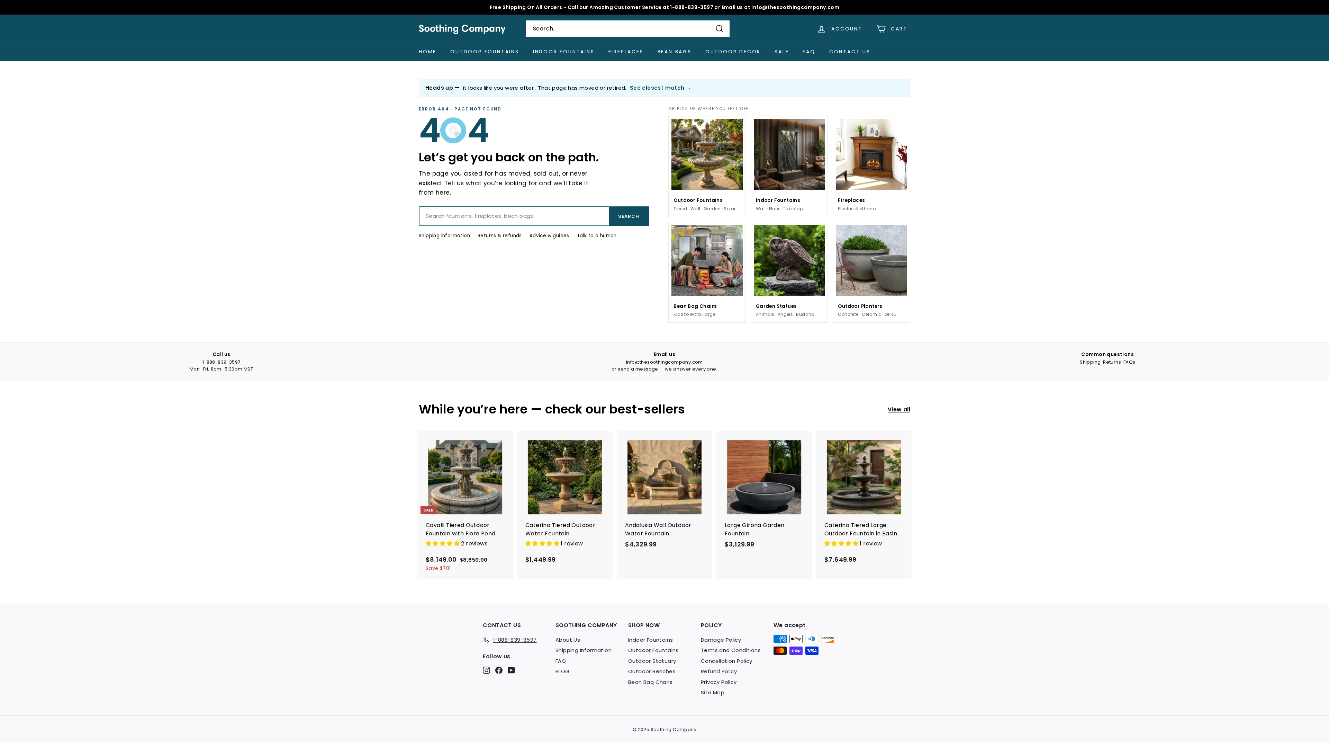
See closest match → (660, 87)
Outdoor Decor (733, 51)
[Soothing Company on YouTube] (511, 670)
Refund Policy (719, 671)
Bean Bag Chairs (650, 682)
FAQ (809, 51)
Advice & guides (549, 235)
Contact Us (849, 51)
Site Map (712, 692)
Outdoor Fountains (484, 51)
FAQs (1129, 362)
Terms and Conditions (731, 650)
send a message (638, 369)
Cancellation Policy (726, 661)
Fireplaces (626, 51)
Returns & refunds (500, 235)
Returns (1112, 362)
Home (427, 51)
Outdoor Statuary (652, 661)
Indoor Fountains (564, 51)
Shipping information (444, 235)
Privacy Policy (719, 682)
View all (899, 409)
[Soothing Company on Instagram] (486, 670)
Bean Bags (674, 51)
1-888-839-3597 (221, 362)
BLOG (562, 671)
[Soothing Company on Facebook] (499, 670)
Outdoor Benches (652, 671)
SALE (782, 51)
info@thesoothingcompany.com (664, 362)
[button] (443, 543)
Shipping (1090, 362)
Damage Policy (721, 639)
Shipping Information (583, 650)
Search (628, 216)
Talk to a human (597, 235)
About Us (567, 639)
